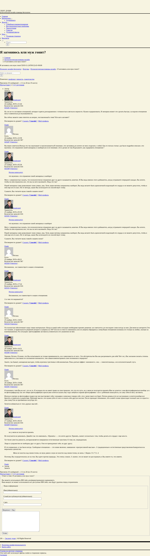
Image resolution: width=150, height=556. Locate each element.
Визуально (6, 510)
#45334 (7, 324)
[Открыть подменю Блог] (6, 34)
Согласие (3, 555)
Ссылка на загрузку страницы (11, 551)
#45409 (7, 425)
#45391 (7, 387)
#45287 (7, 142)
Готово (5, 533)
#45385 (7, 352)
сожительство (29, 79)
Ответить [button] (13, 108)
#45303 (7, 263)
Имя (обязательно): (11, 490)
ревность (19, 79)
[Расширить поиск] (3, 40)
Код (13, 510)
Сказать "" (30, 121)
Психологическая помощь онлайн (43, 69)
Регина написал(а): (16, 172)
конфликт (12, 79)
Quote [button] (6, 125)
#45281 (7, 108)
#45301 (7, 216)
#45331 (7, 288)
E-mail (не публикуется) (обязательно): (18, 496)
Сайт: (6, 502)
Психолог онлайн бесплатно (10, 69)
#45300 (7, 169)
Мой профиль (43, 121)
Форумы (26, 69)
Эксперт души (10, 538)
